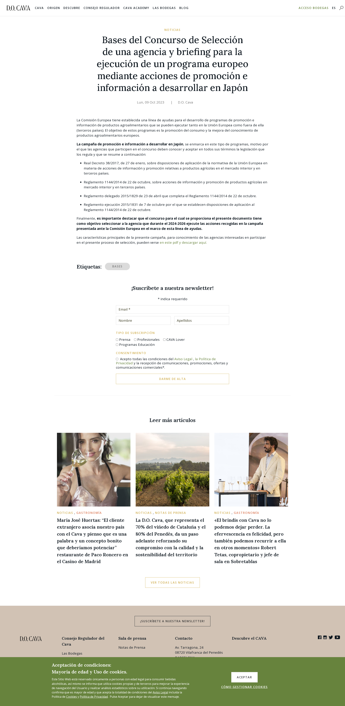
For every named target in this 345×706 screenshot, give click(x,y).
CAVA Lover (175, 339)
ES (334, 8)
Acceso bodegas (314, 8)
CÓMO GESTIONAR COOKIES (244, 687)
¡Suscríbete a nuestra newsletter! (172, 621)
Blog (184, 8)
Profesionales (148, 339)
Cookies (71, 697)
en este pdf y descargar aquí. (183, 242)
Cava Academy (136, 8)
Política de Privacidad (94, 697)
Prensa (124, 339)
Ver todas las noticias (172, 582)
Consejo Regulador (102, 8)
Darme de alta (172, 379)
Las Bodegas (164, 8)
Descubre (71, 8)
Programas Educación (137, 344)
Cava (39, 8)
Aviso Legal (183, 359)
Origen (53, 8)
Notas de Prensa (131, 647)
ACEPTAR (244, 677)
